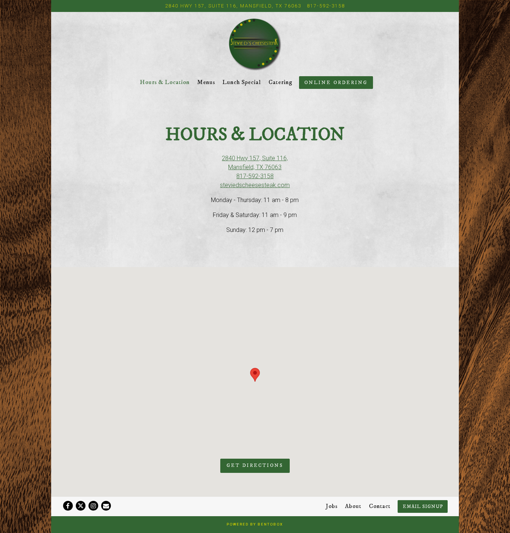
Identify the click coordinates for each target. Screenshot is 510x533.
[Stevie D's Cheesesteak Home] (254, 44)
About (353, 506)
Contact (380, 506)
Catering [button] (280, 82)
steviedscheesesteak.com (255, 185)
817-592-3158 (326, 6)
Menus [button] (206, 82)
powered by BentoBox (255, 524)
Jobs (332, 506)
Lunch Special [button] (242, 82)
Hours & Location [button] (165, 82)
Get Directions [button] (255, 465)
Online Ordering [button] (336, 83)
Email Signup (423, 506)
